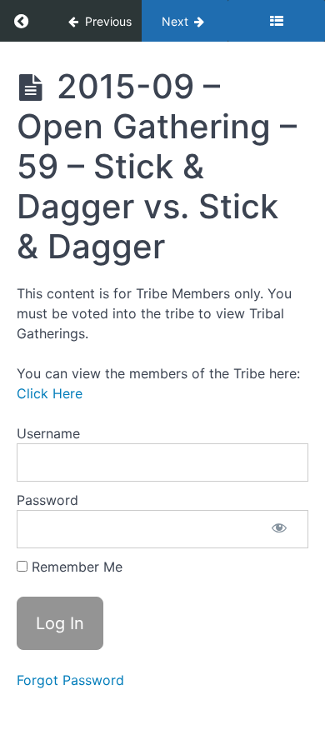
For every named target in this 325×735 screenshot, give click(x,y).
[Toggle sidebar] (276, 21)
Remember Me (75, 566)
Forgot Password (70, 680)
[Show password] (279, 529)
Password (47, 500)
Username (48, 433)
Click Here (49, 393)
